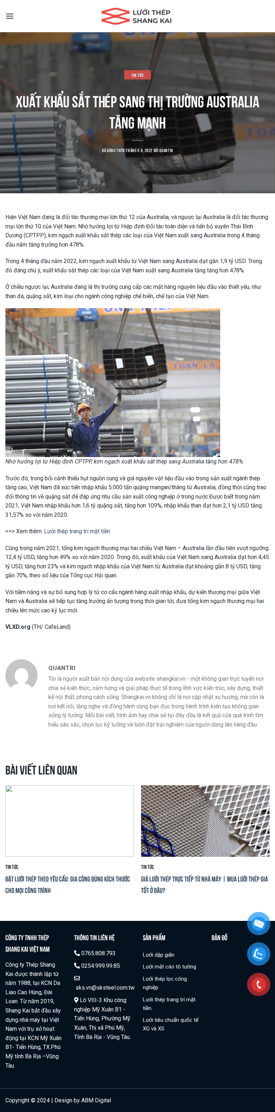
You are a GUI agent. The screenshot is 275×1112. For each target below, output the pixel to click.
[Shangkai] (138, 16)
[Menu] (9, 16)
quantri (166, 150)
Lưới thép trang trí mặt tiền (77, 531)
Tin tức (137, 75)
